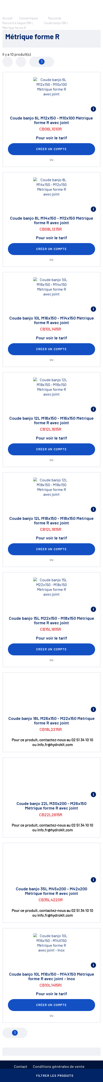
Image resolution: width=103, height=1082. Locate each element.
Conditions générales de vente (59, 1066)
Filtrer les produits (55, 1075)
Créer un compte (51, 149)
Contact (20, 1066)
